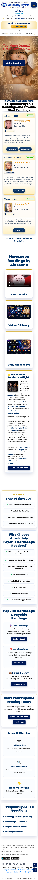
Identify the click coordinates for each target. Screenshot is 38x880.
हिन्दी (29, 872)
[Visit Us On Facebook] (3, 864)
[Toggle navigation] (34, 5)
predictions (20, 18)
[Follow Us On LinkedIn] (21, 864)
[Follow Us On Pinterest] (10, 864)
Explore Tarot (19, 639)
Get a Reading (14, 63)
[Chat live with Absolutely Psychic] (35, 870)
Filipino (16, 872)
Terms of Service (17, 851)
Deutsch (30, 870)
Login (4, 33)
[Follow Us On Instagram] (14, 864)
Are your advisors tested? (16, 827)
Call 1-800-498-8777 (19, 468)
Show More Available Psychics (19, 240)
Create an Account (15, 33)
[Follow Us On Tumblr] (24, 864)
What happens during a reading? (19, 817)
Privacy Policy (24, 854)
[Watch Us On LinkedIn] (17, 864)
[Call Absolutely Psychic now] (35, 865)
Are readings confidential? (16, 822)
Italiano (9, 872)
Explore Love (19, 663)
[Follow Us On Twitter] (7, 864)
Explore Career (19, 684)
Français (23, 872)
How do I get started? (14, 832)
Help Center (29, 33)
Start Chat (19, 722)
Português (22, 870)
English (6, 870)
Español (13, 870)
